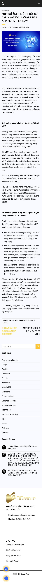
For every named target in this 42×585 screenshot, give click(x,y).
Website (5, 428)
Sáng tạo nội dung (9, 401)
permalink (5, 323)
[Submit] (38, 346)
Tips (3, 419)
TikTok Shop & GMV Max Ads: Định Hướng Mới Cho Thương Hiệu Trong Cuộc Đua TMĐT (22, 472)
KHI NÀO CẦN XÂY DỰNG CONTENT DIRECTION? (9, 331)
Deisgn (4, 365)
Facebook (6, 374)
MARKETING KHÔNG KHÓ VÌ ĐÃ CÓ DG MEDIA (31, 331)
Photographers (8, 396)
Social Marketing (9, 405)
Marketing (6, 11)
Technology (6, 410)
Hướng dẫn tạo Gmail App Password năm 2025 (22, 447)
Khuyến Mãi (6, 387)
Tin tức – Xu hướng (10, 414)
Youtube (5, 432)
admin (26, 27)
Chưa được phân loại (10, 360)
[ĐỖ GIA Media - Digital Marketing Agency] (9, 3)
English (4, 369)
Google (5, 378)
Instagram (6, 383)
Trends (4, 423)
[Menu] (38, 3)
